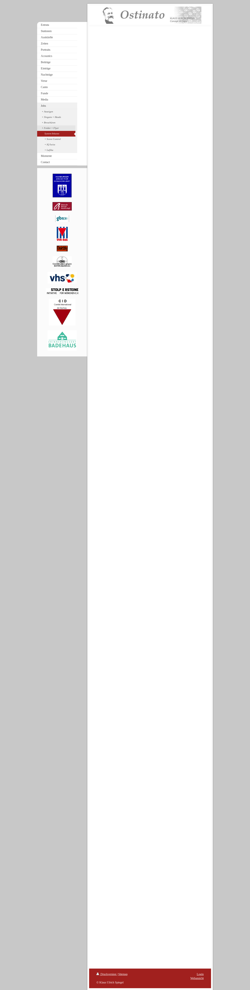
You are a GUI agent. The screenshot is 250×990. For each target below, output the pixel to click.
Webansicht (197, 978)
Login (200, 974)
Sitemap (123, 974)
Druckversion (108, 974)
